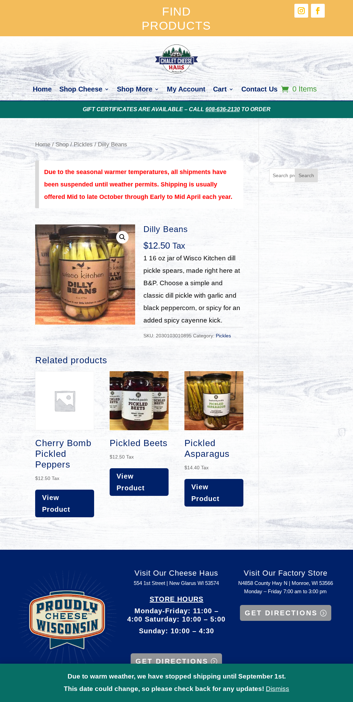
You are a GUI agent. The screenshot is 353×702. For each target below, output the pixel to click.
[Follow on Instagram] (301, 11)
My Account (186, 90)
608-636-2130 (222, 109)
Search (306, 175)
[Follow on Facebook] (318, 11)
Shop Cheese (80, 90)
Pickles (83, 144)
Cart (220, 90)
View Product (56, 503)
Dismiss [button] (277, 688)
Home (42, 90)
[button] (122, 237)
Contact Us (259, 90)
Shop (62, 144)
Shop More (134, 90)
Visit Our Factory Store (285, 573)
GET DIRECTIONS (171, 661)
